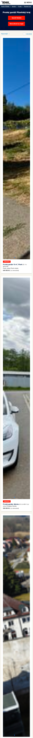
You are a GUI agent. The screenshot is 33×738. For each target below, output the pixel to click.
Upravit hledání (16, 18)
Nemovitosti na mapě (16, 24)
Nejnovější (4, 34)
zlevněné (29, 34)
